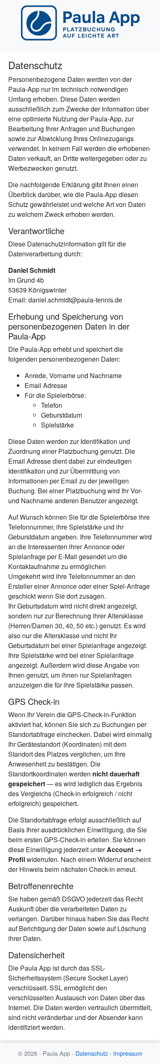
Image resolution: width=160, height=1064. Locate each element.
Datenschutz (91, 1053)
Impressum (127, 1053)
